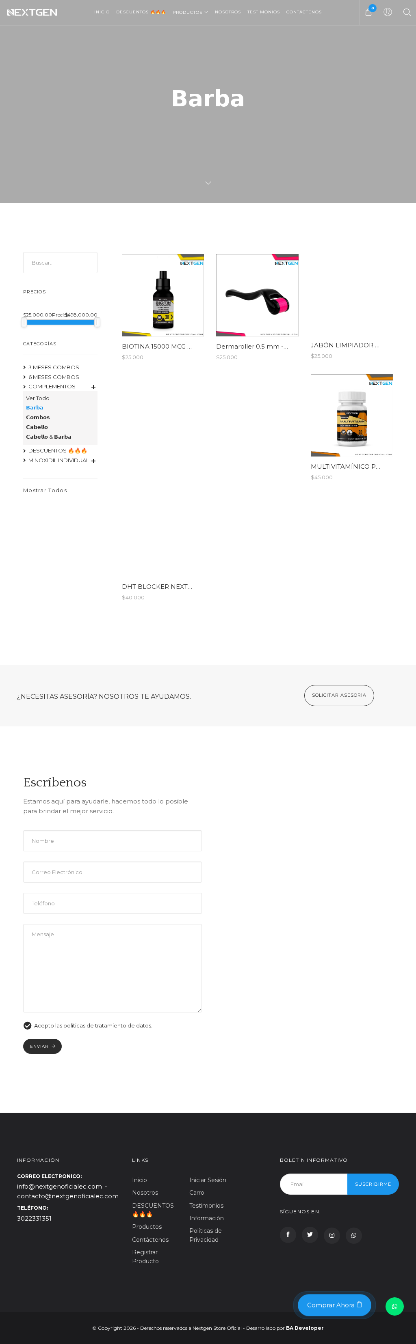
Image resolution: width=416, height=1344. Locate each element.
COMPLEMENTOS (52, 386)
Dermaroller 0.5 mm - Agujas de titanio (276, 346)
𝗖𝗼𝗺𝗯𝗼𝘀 (38, 417)
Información (206, 1218)
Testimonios (263, 12)
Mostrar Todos (45, 490)
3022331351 (34, 1218)
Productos (187, 12)
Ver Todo (38, 398)
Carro (196, 1192)
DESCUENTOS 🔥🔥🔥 (141, 12)
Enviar (39, 1046)
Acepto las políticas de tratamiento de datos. (93, 1026)
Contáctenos (304, 12)
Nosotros (228, 12)
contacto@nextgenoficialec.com (68, 1196)
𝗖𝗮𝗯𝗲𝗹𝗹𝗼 (37, 427)
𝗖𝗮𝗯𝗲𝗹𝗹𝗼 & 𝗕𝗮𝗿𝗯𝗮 (49, 436)
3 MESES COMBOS (53, 367)
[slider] (24, 322)
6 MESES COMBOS (53, 377)
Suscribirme (373, 1184)
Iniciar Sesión (207, 1180)
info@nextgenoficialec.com (59, 1186)
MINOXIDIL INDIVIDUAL (58, 460)
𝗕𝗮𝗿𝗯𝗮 (34, 407)
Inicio (102, 12)
